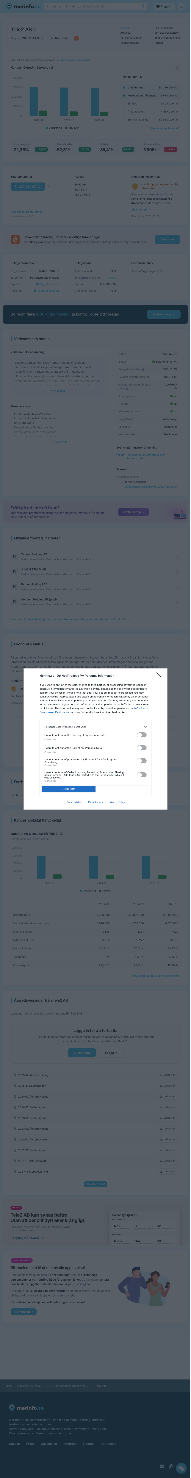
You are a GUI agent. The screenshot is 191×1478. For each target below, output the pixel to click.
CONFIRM (69, 789)
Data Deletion (74, 802)
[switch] (142, 734)
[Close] (160, 676)
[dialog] (95, 739)
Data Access (95, 802)
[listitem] (95, 727)
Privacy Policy (117, 802)
